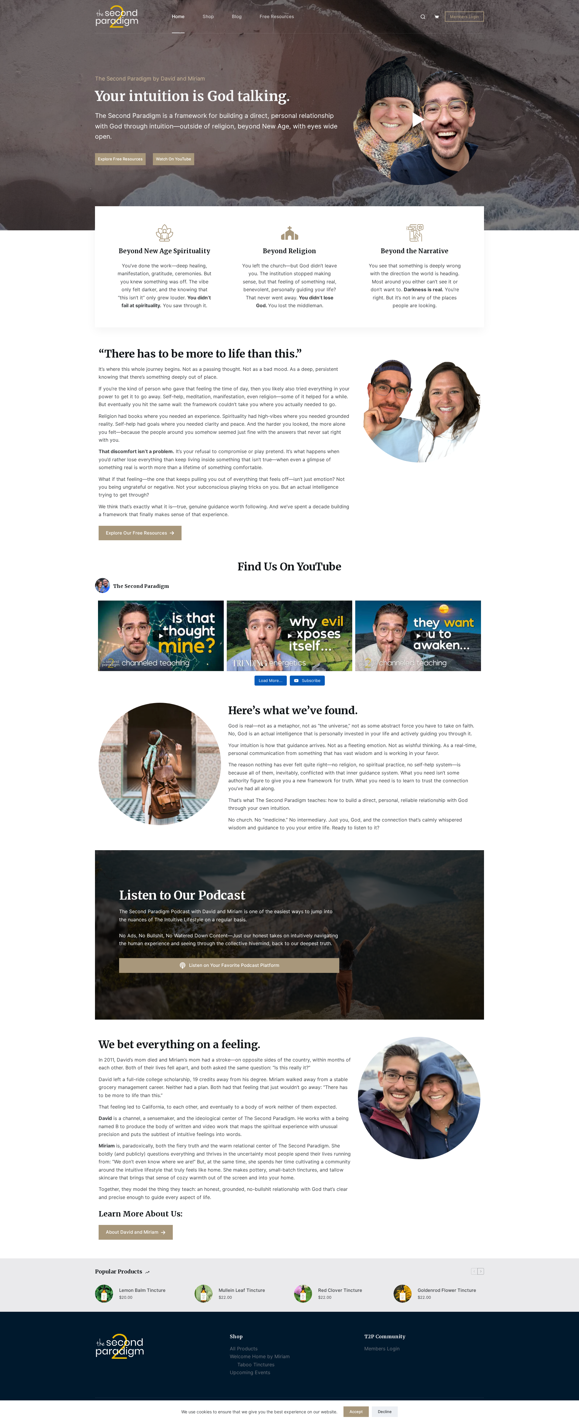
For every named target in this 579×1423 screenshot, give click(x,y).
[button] (418, 119)
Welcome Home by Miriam (260, 1356)
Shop (208, 16)
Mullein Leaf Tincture (242, 1290)
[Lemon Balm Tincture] (104, 1294)
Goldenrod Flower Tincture (447, 1290)
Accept (356, 1411)
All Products (244, 1349)
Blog (237, 16)
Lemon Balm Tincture (142, 1290)
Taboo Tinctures (255, 1364)
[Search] (423, 16)
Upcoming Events (250, 1372)
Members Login (464, 16)
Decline (385, 1411)
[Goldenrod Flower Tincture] (403, 1294)
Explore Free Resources (120, 158)
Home (178, 16)
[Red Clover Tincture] (303, 1294)
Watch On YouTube (173, 158)
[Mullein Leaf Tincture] (204, 1294)
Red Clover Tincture (340, 1290)
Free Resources (277, 16)
